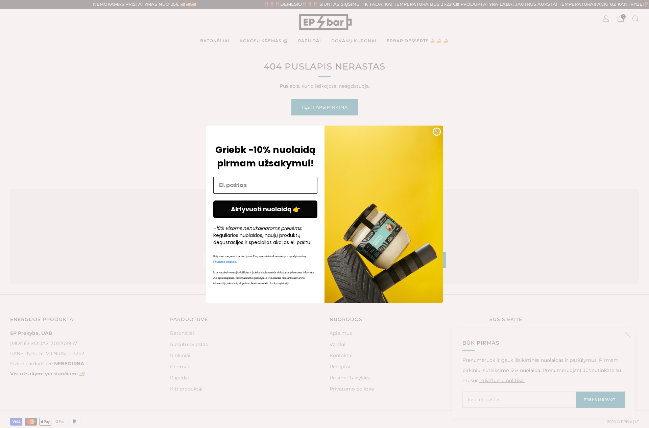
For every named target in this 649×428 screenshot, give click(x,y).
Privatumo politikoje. (225, 261)
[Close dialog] (436, 131)
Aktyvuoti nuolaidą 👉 (265, 209)
